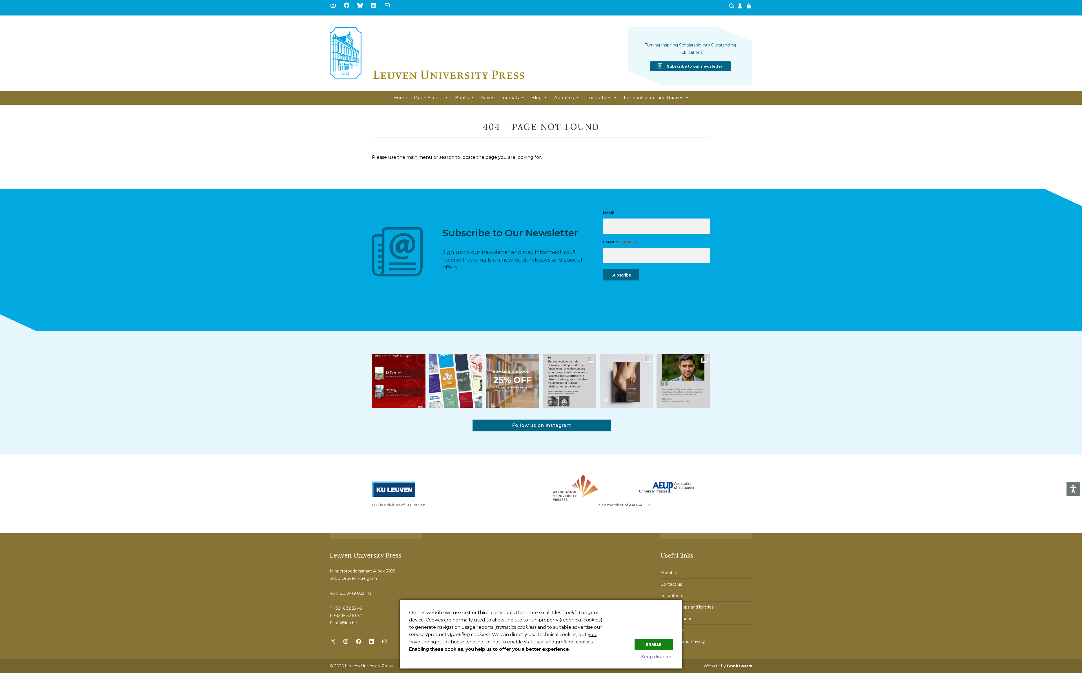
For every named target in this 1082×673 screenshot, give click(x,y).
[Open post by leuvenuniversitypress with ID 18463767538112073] (398, 381)
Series (487, 97)
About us (564, 97)
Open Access (428, 97)
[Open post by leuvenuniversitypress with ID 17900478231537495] (626, 381)
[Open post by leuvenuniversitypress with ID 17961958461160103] (569, 381)
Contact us (671, 584)
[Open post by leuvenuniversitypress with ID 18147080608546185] (455, 381)
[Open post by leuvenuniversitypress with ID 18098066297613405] (683, 381)
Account (740, 7)
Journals (510, 97)
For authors (598, 97)
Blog (536, 97)
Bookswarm (739, 665)
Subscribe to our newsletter (694, 66)
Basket (749, 7)
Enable (654, 644)
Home (400, 97)
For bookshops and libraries (653, 97)
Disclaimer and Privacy (682, 641)
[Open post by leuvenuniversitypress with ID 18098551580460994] (512, 381)
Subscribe (621, 275)
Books (462, 97)
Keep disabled (657, 656)
